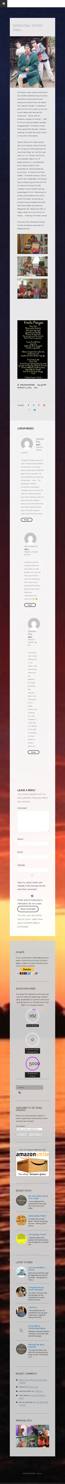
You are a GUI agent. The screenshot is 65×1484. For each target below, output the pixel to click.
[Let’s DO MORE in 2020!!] (21, 1274)
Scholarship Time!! (37, 1216)
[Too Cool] (21, 1441)
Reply (26, 520)
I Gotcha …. (33, 1307)
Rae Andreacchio (30, 546)
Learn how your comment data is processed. (30, 923)
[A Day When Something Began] (21, 1332)
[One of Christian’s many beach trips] (21, 1430)
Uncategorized (27, 385)
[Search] (18, 1092)
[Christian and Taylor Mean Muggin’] (43, 1441)
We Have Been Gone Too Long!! (38, 1197)
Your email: (21, 1126)
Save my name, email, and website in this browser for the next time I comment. (31, 886)
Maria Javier (24, 1380)
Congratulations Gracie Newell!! (36, 1288)
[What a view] (32, 1430)
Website (21, 865)
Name (20, 839)
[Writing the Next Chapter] (21, 1351)
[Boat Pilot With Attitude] (43, 1430)
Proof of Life (33, 1387)
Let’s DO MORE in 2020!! (36, 1269)
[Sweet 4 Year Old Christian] (32, 1441)
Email (20, 852)
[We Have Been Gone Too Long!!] (21, 1202)
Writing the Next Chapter (36, 1346)
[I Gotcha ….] (21, 1314)
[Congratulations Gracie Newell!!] (21, 1294)
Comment (22, 808)
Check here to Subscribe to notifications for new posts (29, 902)
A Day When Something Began (37, 1327)
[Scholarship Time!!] (21, 1222)
